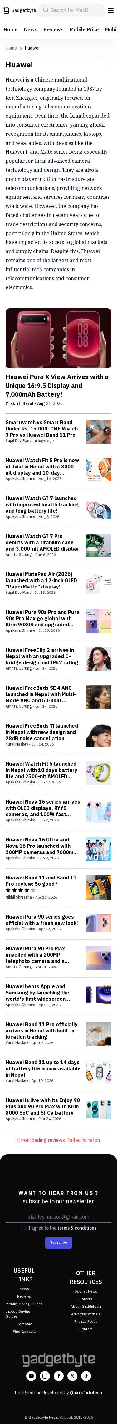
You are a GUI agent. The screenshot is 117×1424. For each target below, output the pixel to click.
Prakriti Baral (19, 403)
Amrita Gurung (19, 555)
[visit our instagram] (45, 1376)
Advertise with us (85, 1314)
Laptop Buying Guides (18, 1314)
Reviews (54, 30)
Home (11, 30)
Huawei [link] (32, 48)
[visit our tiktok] (86, 1376)
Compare (24, 1324)
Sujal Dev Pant (18, 441)
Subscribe (58, 1243)
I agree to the (62, 1228)
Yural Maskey (17, 744)
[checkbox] (23, 1228)
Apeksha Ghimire (20, 479)
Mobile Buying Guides (24, 1304)
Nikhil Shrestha (19, 897)
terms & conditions (76, 1228)
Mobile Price (84, 30)
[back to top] (106, 1410)
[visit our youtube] (31, 1376)
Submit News (86, 1292)
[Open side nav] (111, 10)
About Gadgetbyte (86, 1307)
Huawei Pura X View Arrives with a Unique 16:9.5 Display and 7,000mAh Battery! (57, 386)
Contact (86, 1329)
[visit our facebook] (59, 1376)
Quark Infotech (86, 1392)
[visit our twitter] (72, 1376)
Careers (85, 1299)
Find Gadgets (24, 1332)
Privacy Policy (85, 1322)
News (30, 30)
